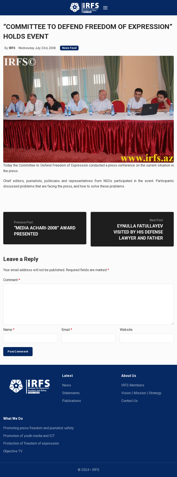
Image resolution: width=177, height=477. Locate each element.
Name (8, 330)
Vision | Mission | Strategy (141, 393)
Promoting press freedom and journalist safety (38, 428)
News (66, 385)
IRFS (12, 48)
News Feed (69, 48)
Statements (71, 393)
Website (126, 330)
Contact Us (129, 401)
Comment (11, 280)
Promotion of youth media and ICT (29, 436)
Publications (71, 401)
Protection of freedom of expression (31, 443)
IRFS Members (132, 385)
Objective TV (12, 451)
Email (67, 330)
